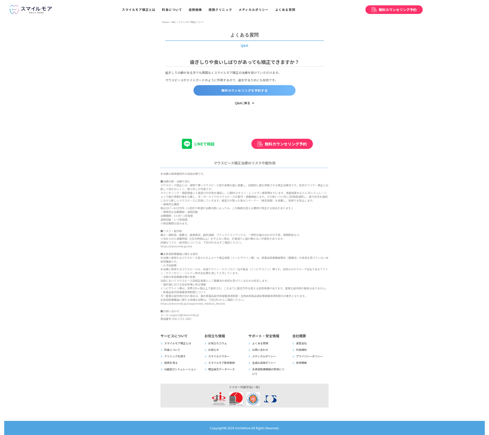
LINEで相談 (204, 144)
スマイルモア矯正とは (177, 343)
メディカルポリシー (264, 356)
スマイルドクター (218, 356)
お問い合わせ (260, 350)
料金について (172, 350)
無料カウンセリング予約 (286, 144)
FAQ (174, 21)
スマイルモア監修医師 (221, 363)
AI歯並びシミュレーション (180, 369)
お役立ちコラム (217, 343)
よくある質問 (260, 343)
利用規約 (301, 350)
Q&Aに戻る (242, 103)
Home (165, 21)
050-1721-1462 (181, 319)
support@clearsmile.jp (184, 315)
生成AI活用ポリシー (264, 363)
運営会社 (301, 343)
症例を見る (171, 363)
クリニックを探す (175, 356)
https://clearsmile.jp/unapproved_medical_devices (192, 303)
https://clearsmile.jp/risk (176, 246)
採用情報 (301, 363)
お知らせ (213, 350)
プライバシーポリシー (309, 356)
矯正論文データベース (221, 369)
